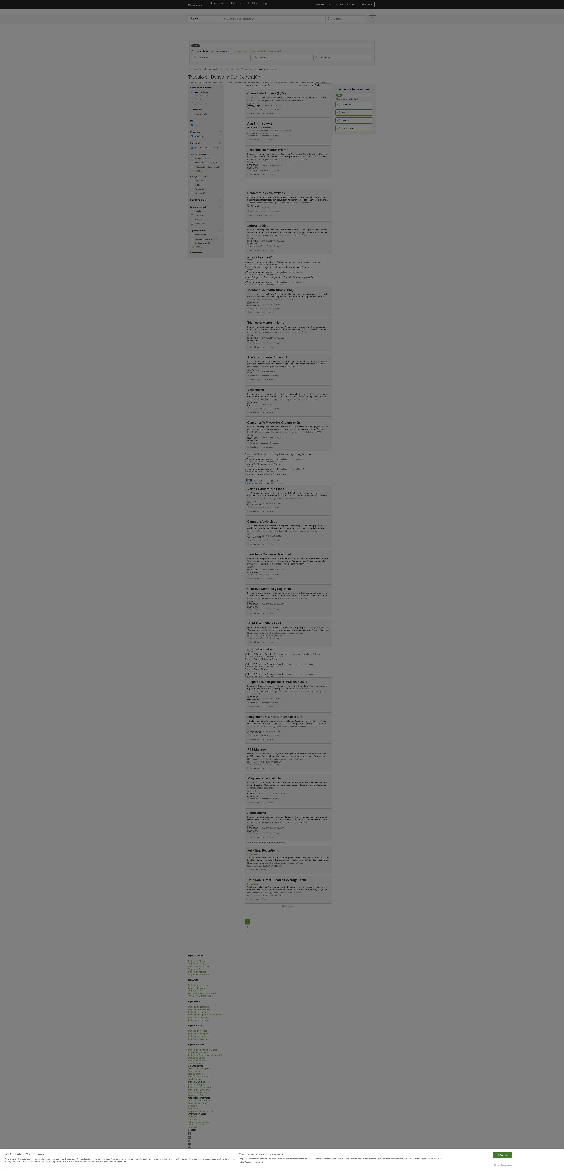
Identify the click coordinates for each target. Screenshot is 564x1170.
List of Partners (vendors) (251, 1162)
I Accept (502, 1155)
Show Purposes (503, 1165)
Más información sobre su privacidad (109, 1161)
